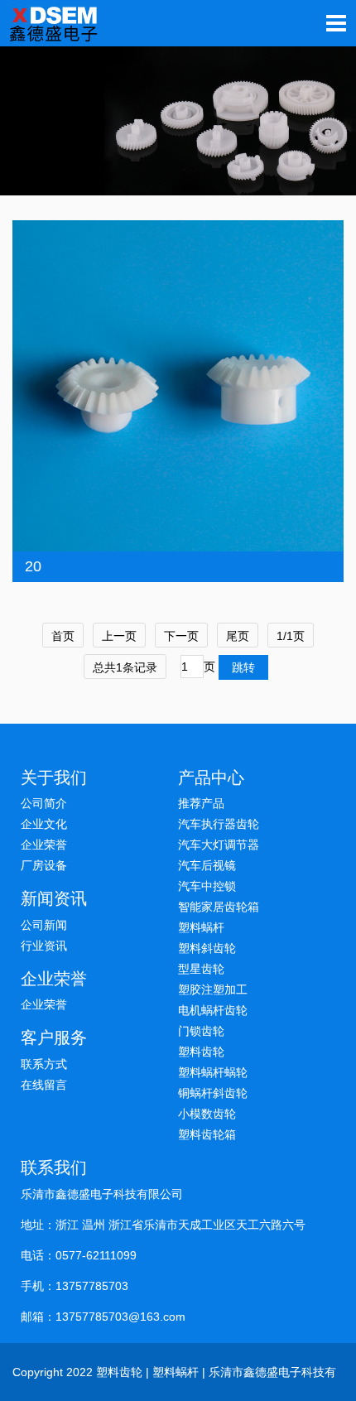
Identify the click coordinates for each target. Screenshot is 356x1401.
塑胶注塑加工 (213, 989)
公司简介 (44, 803)
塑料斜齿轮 (207, 948)
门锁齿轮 (201, 1031)
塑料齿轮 (201, 1051)
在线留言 (44, 1084)
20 (33, 566)
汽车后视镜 (207, 865)
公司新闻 (44, 925)
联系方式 (44, 1064)
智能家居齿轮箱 (218, 906)
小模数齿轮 (207, 1113)
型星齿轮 (201, 968)
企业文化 (44, 823)
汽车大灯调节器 (218, 844)
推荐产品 (201, 803)
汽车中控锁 (207, 886)
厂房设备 (44, 865)
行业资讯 (44, 945)
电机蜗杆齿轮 (213, 1010)
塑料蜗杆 (201, 927)
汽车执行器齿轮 (218, 823)
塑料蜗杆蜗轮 (213, 1072)
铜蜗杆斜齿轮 (213, 1093)
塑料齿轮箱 (207, 1134)
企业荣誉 (44, 844)
